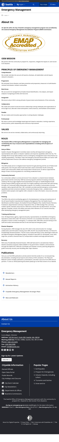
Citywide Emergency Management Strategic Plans (23, 292)
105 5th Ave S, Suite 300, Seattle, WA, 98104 (24, 337)
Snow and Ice (40, 383)
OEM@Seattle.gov (13, 347)
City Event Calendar (12, 383)
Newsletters (10, 273)
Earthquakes (40, 369)
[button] (57, 1)
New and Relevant (12, 298)
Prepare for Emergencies (44, 372)
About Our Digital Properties (11, 422)
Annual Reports (11, 279)
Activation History (12, 285)
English (21, 4)
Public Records (7, 375)
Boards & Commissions (13, 394)
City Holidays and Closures (11, 378)
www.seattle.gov (31, 405)
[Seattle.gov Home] (2, 15)
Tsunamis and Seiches (43, 380)
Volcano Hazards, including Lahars (45, 376)
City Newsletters (10, 387)
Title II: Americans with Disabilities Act (42, 422)
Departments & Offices (13, 390)
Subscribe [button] (6, 360)
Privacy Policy (25, 422)
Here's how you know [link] (24, 1)
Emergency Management (16, 9)
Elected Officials (7, 369)
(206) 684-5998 (10, 344)
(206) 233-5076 (12, 342)
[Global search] (34, 4)
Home (6, 15)
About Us (6, 319)
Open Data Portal (8, 372)
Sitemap (35, 424)
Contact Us (5, 324)
